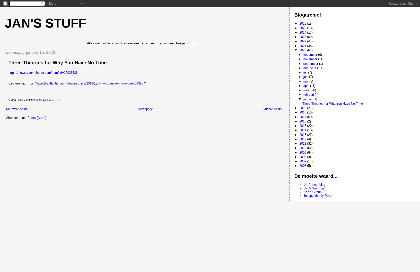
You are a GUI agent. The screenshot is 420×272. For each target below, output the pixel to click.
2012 (303, 139)
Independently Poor (317, 195)
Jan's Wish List (314, 188)
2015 (303, 126)
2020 (303, 50)
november (310, 59)
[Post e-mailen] (57, 99)
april (306, 86)
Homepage (145, 109)
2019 (303, 108)
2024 (303, 32)
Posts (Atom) (36, 118)
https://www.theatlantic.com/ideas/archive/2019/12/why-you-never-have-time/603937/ (86, 83)
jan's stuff (45, 23)
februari (309, 94)
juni (306, 77)
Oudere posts (272, 109)
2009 (303, 152)
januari (308, 99)
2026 (303, 23)
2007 (303, 161)
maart (307, 90)
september (311, 64)
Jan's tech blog (314, 185)
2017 (303, 117)
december (310, 54)
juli (305, 72)
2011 (303, 143)
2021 (303, 46)
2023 (303, 37)
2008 (303, 157)
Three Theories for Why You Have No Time (58, 62)
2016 (303, 121)
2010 (303, 148)
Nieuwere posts (17, 109)
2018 (303, 112)
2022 (303, 41)
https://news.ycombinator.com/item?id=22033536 (43, 73)
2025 (303, 28)
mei (306, 81)
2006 (303, 166)
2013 (303, 135)
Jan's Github (313, 192)
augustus (310, 68)
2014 (303, 130)
